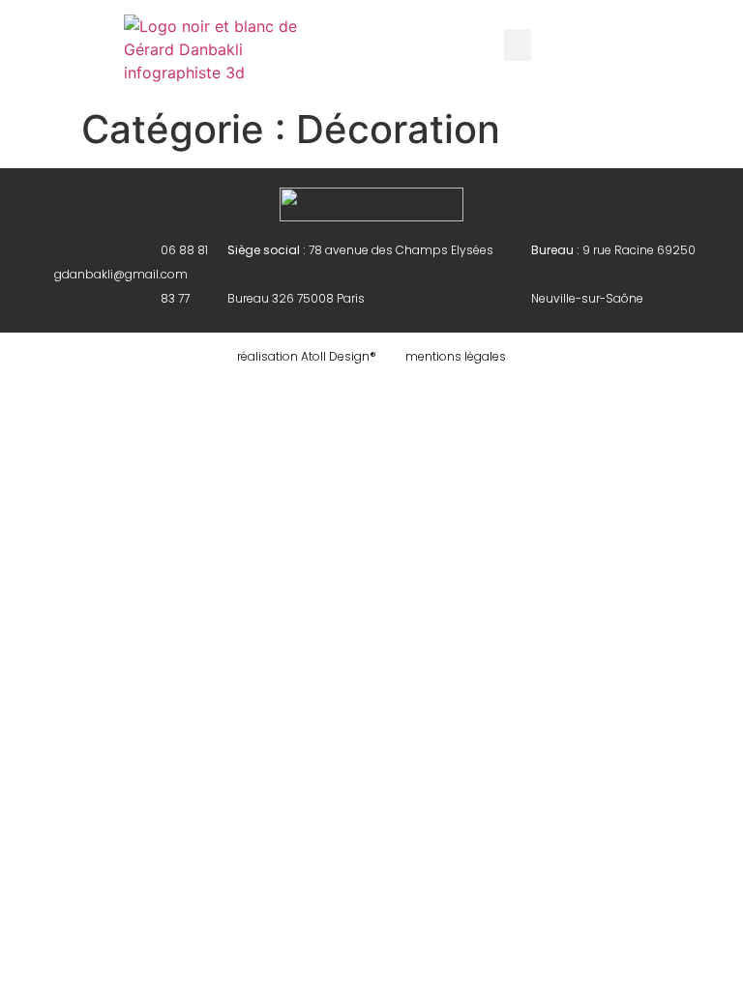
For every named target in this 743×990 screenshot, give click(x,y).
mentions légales (455, 356)
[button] (517, 45)
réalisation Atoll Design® (306, 356)
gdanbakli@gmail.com (121, 274)
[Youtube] (34, 274)
